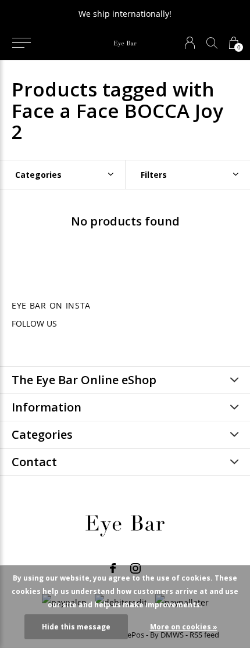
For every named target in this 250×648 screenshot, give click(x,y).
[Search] (211, 43)
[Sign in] (190, 43)
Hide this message (76, 627)
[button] (21, 43)
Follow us (34, 323)
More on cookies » (183, 627)
